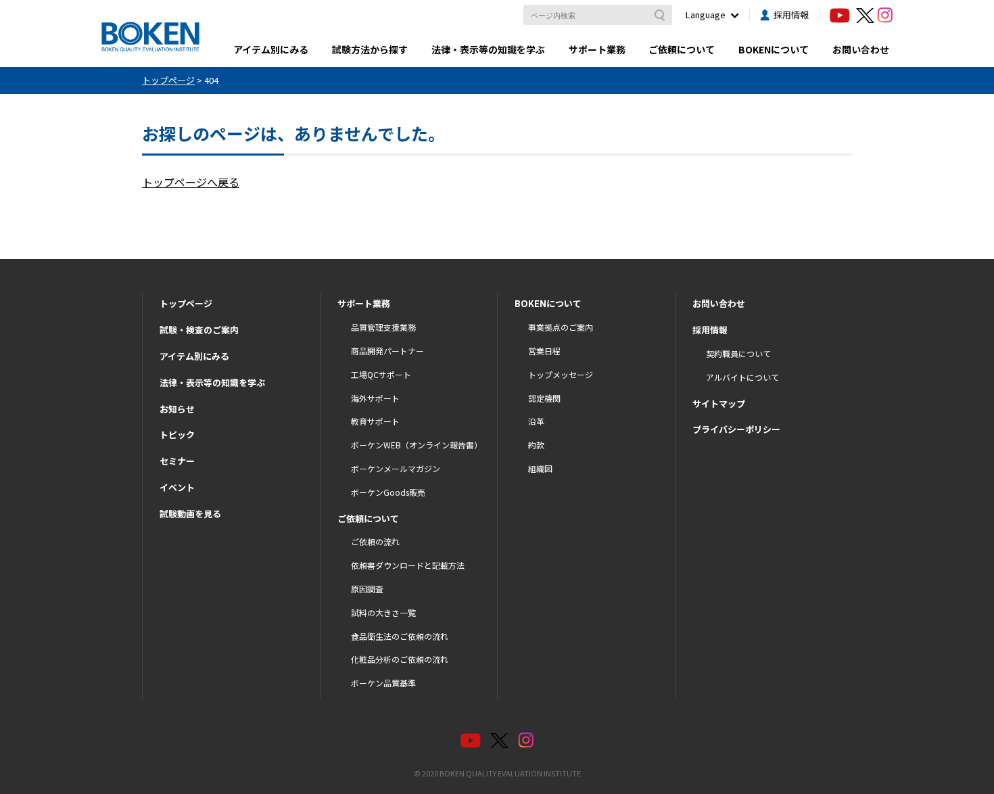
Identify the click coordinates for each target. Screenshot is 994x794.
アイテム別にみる (270, 49)
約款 (536, 444)
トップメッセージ (560, 374)
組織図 (540, 468)
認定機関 (544, 398)
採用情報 (791, 14)
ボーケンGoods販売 (388, 492)
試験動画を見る (190, 513)
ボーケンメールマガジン (395, 468)
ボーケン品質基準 (383, 682)
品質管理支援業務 (383, 327)
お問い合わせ (860, 49)
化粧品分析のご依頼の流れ (399, 659)
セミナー (177, 460)
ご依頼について (681, 49)
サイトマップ (718, 403)
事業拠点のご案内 (560, 327)
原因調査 (367, 588)
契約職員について (738, 353)
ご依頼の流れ (375, 541)
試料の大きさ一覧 (383, 612)
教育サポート (375, 421)
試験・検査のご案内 (199, 329)
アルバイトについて (742, 377)
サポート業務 (597, 49)
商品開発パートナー (387, 350)
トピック (177, 434)
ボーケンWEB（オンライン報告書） (416, 444)
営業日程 (544, 350)
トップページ (186, 303)
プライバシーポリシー (736, 429)
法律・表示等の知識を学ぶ (488, 49)
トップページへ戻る (190, 182)
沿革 (536, 421)
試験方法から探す (370, 49)
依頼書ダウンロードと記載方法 (408, 565)
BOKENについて (773, 49)
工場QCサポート (381, 374)
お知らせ (177, 408)
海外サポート (375, 398)
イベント (177, 487)
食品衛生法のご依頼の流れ (399, 636)
